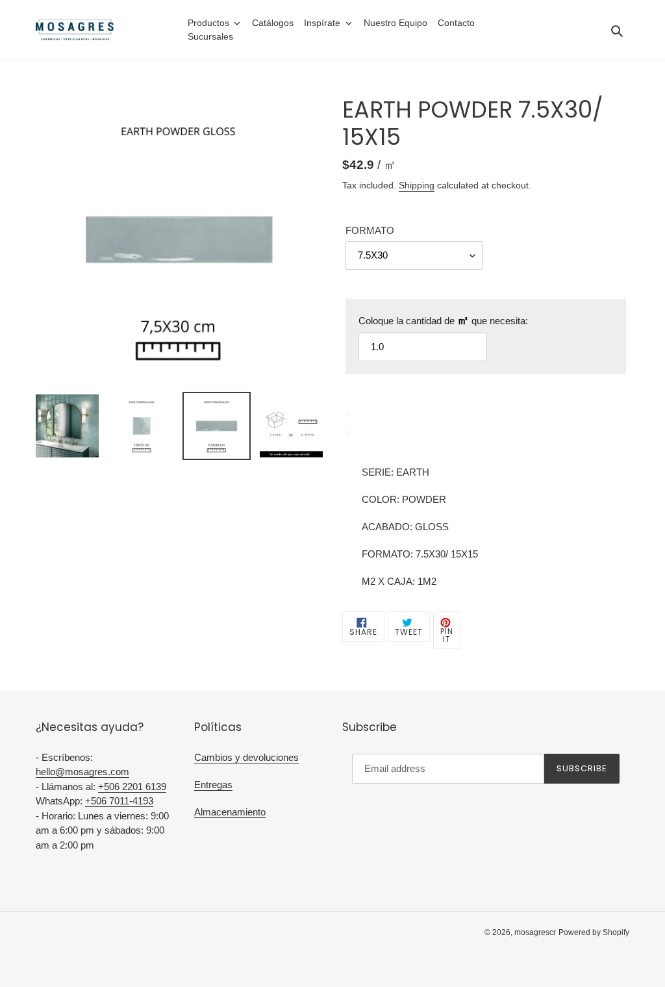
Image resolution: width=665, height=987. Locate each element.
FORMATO (369, 230)
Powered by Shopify (593, 932)
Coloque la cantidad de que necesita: (443, 320)
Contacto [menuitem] (456, 23)
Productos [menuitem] (208, 23)
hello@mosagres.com (82, 771)
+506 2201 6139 (132, 786)
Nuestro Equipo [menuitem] (395, 23)
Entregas (213, 784)
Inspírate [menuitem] (322, 23)
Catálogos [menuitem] (273, 23)
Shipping (416, 185)
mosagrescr (535, 932)
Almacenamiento (230, 811)
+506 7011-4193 (119, 800)
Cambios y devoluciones (246, 757)
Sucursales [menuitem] (210, 36)
